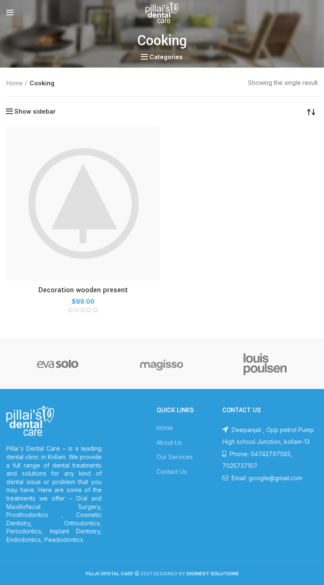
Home (14, 83)
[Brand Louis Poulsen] (265, 364)
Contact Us (172, 471)
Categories (166, 57)
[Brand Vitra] (58, 364)
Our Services (175, 456)
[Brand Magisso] (161, 364)
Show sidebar (35, 111)
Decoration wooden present (83, 290)
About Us (169, 442)
